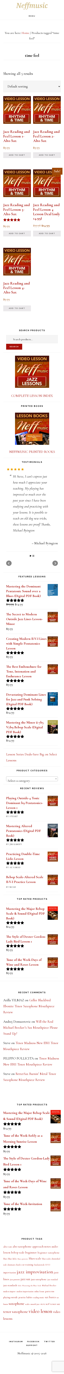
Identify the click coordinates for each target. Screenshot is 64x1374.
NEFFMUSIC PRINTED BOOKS (32, 452)
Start (31, 604)
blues (5, 1307)
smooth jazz (35, 1352)
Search (14, 347)
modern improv (9, 1340)
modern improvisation (25, 1340)
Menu (32, 16)
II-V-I (47, 1313)
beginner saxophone (49, 1301)
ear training (27, 1313)
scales (27, 1352)
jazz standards (10, 1333)
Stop (33, 604)
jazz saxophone (39, 1327)
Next (55, 611)
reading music (38, 1346)
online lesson (39, 1340)
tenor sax (55, 1352)
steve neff (44, 1352)
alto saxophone (22, 1295)
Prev (9, 611)
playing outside (10, 1345)
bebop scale (17, 1301)
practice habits (25, 1345)
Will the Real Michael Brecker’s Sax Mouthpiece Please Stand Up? (30, 1076)
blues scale (35, 1307)
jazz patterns (15, 1328)
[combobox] (32, 827)
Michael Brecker (49, 1334)
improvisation (9, 1321)
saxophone (16, 1352)
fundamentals (39, 1313)
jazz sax (25, 1328)
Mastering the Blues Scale (31, 1334)
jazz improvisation (35, 1320)
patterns (49, 1339)
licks (20, 1334)
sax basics (50, 1345)
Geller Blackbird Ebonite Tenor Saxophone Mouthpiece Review (28, 1055)
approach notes (41, 1295)
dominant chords (14, 1313)
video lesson (40, 1360)
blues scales (46, 1307)
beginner (31, 1301)
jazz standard (52, 1328)
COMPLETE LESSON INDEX (32, 396)
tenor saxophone (15, 1360)
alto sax (7, 1295)
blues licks (12, 1307)
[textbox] (32, 829)
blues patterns (23, 1307)
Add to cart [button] (17, 155)
